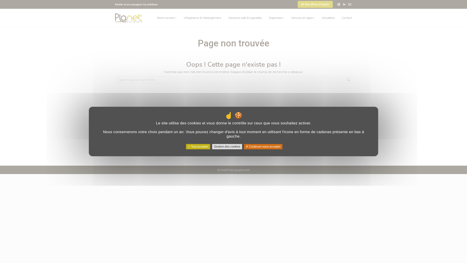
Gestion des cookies (227, 146)
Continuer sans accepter (264, 146)
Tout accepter (199, 146)
